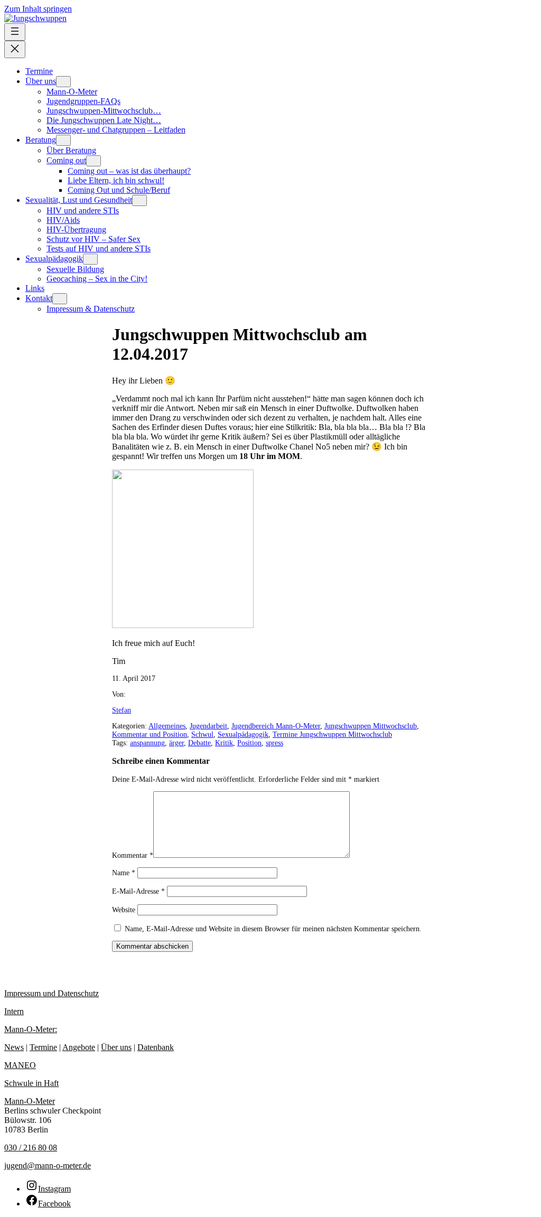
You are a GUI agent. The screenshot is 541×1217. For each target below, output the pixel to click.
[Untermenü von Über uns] (63, 81)
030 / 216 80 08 (30, 1147)
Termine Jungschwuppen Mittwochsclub (332, 734)
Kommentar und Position (149, 734)
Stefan (121, 710)
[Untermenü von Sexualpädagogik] (90, 259)
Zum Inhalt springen (38, 8)
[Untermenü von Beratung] (63, 140)
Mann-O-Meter (29, 1101)
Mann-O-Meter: (30, 1029)
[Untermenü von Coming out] (93, 160)
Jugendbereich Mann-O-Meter (275, 726)
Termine (43, 1047)
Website (123, 910)
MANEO (20, 1065)
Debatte (199, 743)
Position (249, 743)
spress (274, 743)
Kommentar (132, 855)
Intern (14, 1011)
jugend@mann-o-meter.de (47, 1165)
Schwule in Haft (31, 1083)
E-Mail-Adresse (138, 891)
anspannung (147, 743)
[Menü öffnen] (14, 32)
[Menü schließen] (14, 49)
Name (123, 873)
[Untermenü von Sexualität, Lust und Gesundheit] (139, 200)
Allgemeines (166, 726)
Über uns (116, 1047)
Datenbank (155, 1047)
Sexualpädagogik (243, 734)
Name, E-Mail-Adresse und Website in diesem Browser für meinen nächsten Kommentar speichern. (273, 929)
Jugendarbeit (208, 726)
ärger (176, 743)
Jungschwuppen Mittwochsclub (370, 726)
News (14, 1047)
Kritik (224, 743)
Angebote (78, 1047)
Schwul (202, 734)
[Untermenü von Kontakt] (59, 298)
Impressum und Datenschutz (51, 993)
